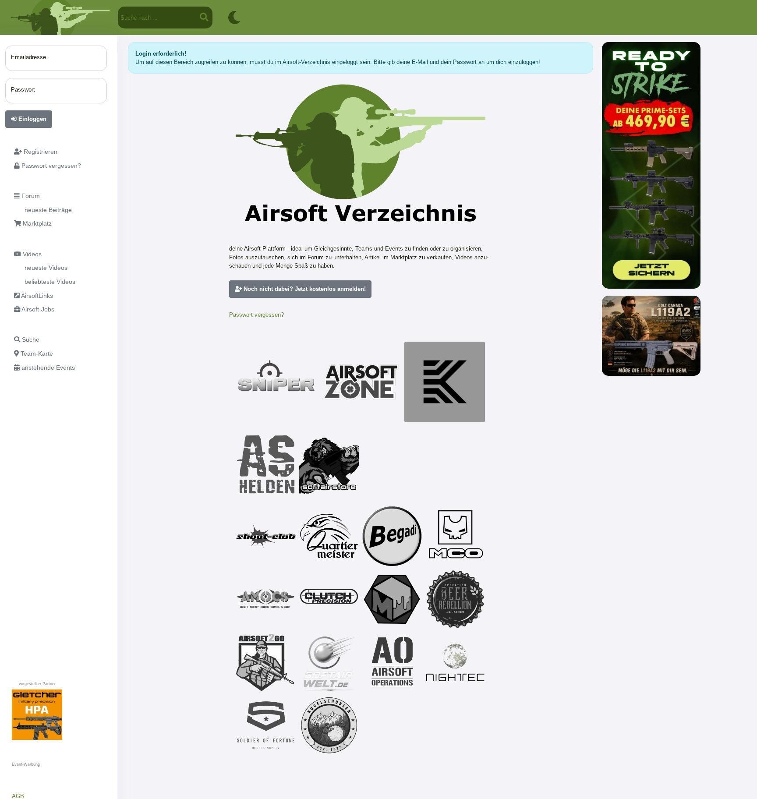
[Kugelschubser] (329, 725)
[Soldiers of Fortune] (266, 725)
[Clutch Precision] (329, 599)
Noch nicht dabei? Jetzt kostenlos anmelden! (304, 289)
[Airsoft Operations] (392, 662)
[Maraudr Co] (455, 536)
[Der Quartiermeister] (329, 536)
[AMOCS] (266, 599)
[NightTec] (455, 662)
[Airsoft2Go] (266, 662)
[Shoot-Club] (266, 536)
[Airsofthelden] (266, 464)
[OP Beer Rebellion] (455, 599)
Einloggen (31, 119)
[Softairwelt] (329, 662)
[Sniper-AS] (276, 382)
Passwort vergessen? (256, 314)
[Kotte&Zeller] (444, 382)
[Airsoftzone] (360, 382)
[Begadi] (392, 536)
